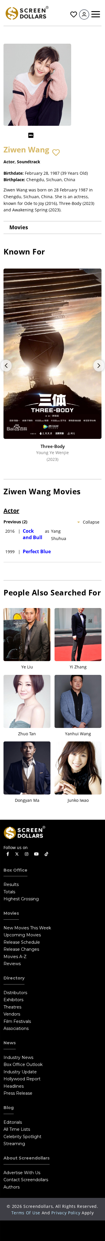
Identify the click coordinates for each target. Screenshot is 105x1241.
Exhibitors (13, 999)
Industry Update (20, 1071)
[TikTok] (46, 854)
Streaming (14, 1143)
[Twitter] (17, 853)
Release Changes (21, 949)
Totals (9, 891)
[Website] (42, 135)
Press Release (18, 1093)
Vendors (12, 1014)
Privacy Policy (65, 1212)
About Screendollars (27, 1158)
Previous (6, 365)
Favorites (73, 14)
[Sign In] (84, 14)
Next (98, 365)
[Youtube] (36, 854)
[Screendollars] (27, 12)
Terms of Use (25, 1212)
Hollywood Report (22, 1079)
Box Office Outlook (23, 1064)
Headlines (14, 1086)
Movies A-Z (15, 956)
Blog (9, 1107)
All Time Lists (17, 1129)
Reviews (12, 963)
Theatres (12, 1007)
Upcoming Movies (22, 935)
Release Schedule (22, 942)
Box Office (15, 870)
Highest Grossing (21, 899)
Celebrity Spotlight (22, 1136)
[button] (56, 153)
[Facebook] (7, 854)
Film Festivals (17, 1021)
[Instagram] (26, 854)
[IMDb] (31, 135)
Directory (14, 978)
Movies (18, 227)
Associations (16, 1028)
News (10, 1042)
